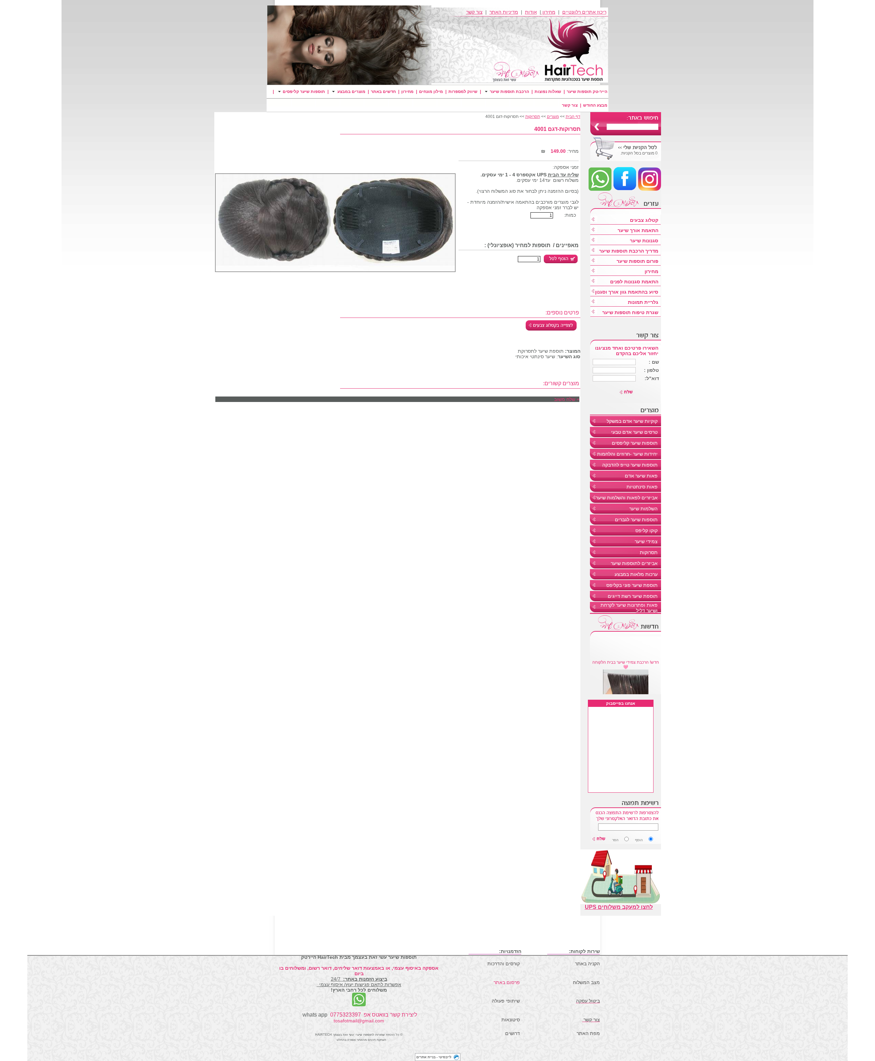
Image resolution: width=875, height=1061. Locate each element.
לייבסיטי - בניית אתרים (434, 1057)
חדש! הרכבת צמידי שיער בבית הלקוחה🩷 (625, 658)
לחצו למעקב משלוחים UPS (619, 907)
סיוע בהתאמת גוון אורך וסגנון (626, 292)
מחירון (548, 12)
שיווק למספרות (462, 91)
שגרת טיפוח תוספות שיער (630, 312)
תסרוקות (532, 116)
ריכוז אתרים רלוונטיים (584, 12)
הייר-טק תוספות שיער (587, 91)
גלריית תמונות (643, 302)
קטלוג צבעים (644, 220)
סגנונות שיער (644, 240)
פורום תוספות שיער (637, 261)
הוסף (627, 840)
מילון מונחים (431, 91)
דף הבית (573, 116)
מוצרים (553, 116)
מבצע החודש (595, 105)
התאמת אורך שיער (638, 230)
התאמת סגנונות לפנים (634, 281)
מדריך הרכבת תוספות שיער (628, 251)
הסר (615, 840)
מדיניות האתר (503, 12)
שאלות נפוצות (548, 91)
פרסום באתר (507, 982)
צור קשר (474, 12)
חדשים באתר (383, 91)
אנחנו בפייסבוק (620, 703)
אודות (531, 12)
